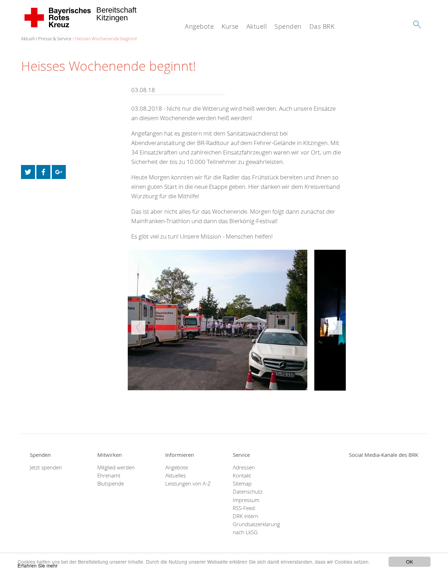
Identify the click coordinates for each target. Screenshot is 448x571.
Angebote (199, 26)
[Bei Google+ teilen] (59, 172)
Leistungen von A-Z (188, 483)
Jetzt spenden (46, 467)
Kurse (230, 26)
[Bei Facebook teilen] (43, 172)
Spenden (288, 26)
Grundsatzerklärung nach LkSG (256, 528)
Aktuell (256, 26)
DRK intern (245, 516)
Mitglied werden (116, 467)
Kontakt (242, 475)
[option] (237, 320)
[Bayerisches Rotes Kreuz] (58, 17)
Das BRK (322, 26)
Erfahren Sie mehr (38, 565)
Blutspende (110, 483)
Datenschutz (247, 491)
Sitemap (242, 483)
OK (409, 561)
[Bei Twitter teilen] (28, 172)
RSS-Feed (244, 508)
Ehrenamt (108, 475)
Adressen (244, 467)
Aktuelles (175, 475)
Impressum (246, 500)
